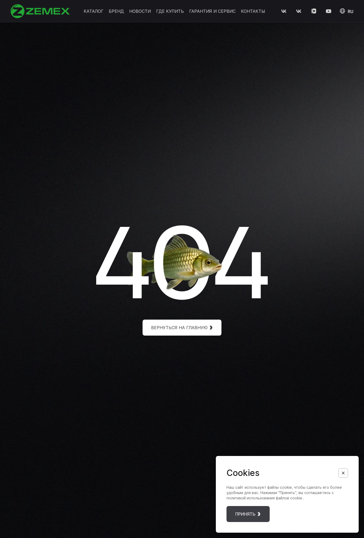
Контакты (253, 11)
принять (245, 514)
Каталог (93, 11)
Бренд (116, 11)
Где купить (170, 11)
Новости (140, 11)
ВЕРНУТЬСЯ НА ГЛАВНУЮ (179, 327)
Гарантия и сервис (212, 11)
